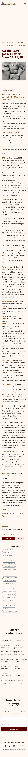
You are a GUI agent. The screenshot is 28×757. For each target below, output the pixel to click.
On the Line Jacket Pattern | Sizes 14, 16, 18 (11, 44)
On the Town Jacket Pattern (9, 594)
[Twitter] (22, 746)
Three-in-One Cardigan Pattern (10, 558)
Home (3, 42)
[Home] (9, 3)
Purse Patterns (17, 671)
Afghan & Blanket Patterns (7, 640)
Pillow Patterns (17, 668)
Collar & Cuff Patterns (19, 654)
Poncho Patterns (5, 671)
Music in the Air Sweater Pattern (10, 549)
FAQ (12, 742)
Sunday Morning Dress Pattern (10, 605)
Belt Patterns (17, 645)
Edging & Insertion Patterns (20, 659)
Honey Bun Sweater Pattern (9, 569)
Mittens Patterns (18, 666)
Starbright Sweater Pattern (9, 572)
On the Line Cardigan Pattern (9, 580)
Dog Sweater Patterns (6, 657)
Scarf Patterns (17, 673)
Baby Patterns (4, 643)
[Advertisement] (14, 22)
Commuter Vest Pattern (8, 583)
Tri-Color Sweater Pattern (9, 591)
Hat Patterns (17, 661)
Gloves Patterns (4, 661)
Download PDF (9, 538)
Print (21, 538)
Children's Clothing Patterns (18, 648)
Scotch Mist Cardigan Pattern (9, 555)
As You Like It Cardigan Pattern (10, 577)
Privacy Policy (19, 742)
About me (7, 742)
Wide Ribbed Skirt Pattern (9, 597)
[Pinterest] (5, 746)
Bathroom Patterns (18, 643)
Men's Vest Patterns (5, 666)
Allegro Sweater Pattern (8, 586)
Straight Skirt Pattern (8, 600)
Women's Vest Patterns (19, 683)
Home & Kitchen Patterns (6, 664)
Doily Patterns (17, 657)
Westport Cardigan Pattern (9, 574)
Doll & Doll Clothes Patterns (7, 659)
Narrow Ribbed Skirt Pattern (9, 603)
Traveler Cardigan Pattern (9, 560)
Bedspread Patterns (5, 645)
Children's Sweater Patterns (7, 651)
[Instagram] (18, 746)
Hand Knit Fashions (8, 534)
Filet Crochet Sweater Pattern (10, 611)
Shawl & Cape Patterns (6, 675)
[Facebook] (14, 746)
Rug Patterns (4, 673)
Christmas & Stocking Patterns (19, 652)
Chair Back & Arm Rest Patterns (6, 648)
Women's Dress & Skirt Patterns (19, 681)
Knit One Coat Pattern (8, 588)
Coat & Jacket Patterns (6, 654)
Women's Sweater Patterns (7, 683)
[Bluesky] (9, 746)
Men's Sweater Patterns (19, 664)
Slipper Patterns (4, 678)
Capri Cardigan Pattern (8, 552)
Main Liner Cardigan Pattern (9, 563)
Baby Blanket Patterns (19, 640)
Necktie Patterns (5, 668)
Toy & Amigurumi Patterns (7, 680)
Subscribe (14, 729)
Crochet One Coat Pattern (9, 608)
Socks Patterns (17, 678)
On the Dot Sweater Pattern (9, 566)
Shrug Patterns (17, 675)
